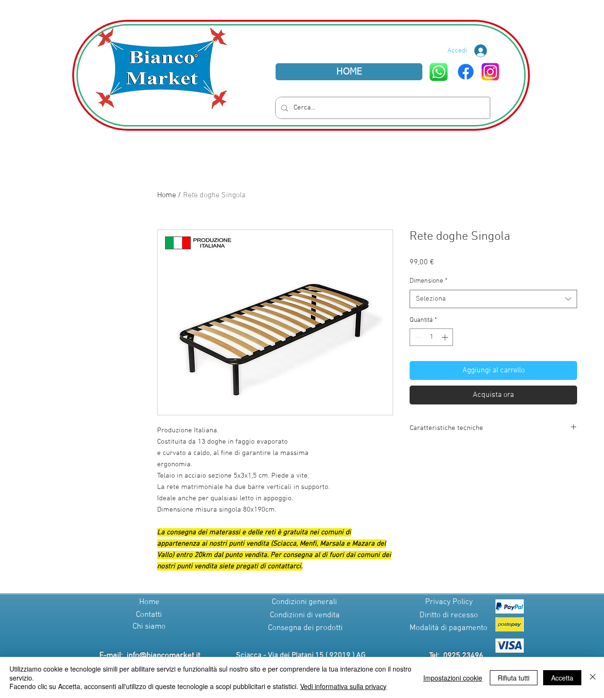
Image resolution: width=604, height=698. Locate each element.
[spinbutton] (431, 337)
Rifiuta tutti (513, 677)
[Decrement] (417, 337)
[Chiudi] (592, 677)
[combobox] (493, 299)
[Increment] (446, 337)
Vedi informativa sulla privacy (343, 686)
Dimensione (428, 281)
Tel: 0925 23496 (456, 655)
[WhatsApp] (438, 72)
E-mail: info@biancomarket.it (149, 655)
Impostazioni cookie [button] (452, 677)
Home (166, 195)
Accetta (562, 677)
